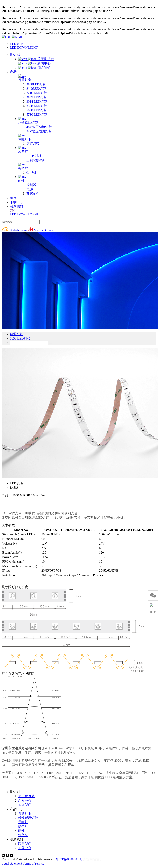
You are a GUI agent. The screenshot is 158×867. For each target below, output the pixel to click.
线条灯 (23, 826)
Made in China (43, 230)
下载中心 (24, 848)
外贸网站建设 (93, 859)
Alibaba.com (18, 230)
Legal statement (12, 863)
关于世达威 (26, 796)
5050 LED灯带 (20, 338)
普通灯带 (16, 334)
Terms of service (33, 863)
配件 (21, 830)
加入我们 (24, 804)
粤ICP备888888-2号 (69, 859)
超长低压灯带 (28, 817)
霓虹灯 (23, 822)
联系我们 (24, 843)
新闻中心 (24, 800)
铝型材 (23, 835)
